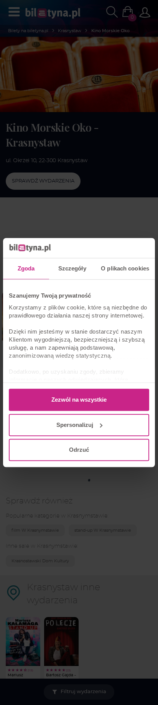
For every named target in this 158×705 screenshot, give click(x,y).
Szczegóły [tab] (72, 268)
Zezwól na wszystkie (79, 399)
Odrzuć (79, 449)
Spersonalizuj (74, 425)
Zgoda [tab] (26, 268)
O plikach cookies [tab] (125, 268)
